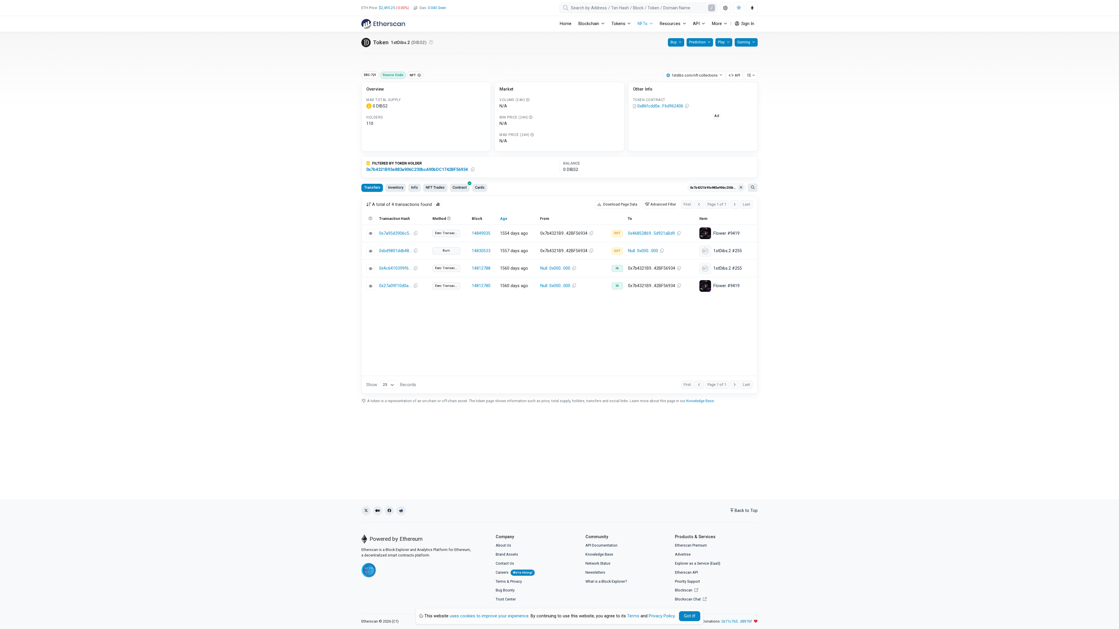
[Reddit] (401, 510)
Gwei (437, 8)
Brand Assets (507, 554)
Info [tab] (414, 187)
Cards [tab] (480, 187)
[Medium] (377, 510)
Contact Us (505, 563)
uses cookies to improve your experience (489, 616)
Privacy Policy (662, 616)
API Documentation (601, 545)
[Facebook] (389, 510)
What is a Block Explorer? (606, 581)
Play (721, 42)
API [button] (696, 23)
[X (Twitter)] (366, 510)
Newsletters (595, 572)
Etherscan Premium (691, 545)
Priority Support (687, 581)
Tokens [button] (618, 23)
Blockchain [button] (588, 23)
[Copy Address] (687, 106)
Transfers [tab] (372, 187)
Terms (501, 581)
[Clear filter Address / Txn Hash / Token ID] (741, 188)
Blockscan (684, 590)
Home (565, 23)
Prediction (697, 42)
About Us (503, 545)
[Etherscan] (383, 24)
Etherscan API (686, 572)
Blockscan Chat (688, 599)
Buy (674, 42)
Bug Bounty (505, 590)
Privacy (516, 581)
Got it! (689, 616)
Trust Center (506, 599)
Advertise (683, 554)
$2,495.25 (387, 8)
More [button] (717, 23)
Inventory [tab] (395, 187)
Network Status (597, 563)
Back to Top (746, 510)
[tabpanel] (559, 294)
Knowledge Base (700, 401)
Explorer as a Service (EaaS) (697, 563)
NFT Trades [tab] (435, 187)
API (737, 75)
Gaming (743, 42)
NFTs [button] (643, 23)
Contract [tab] (460, 187)
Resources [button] (670, 23)
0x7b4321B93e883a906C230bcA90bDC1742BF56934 (417, 169)
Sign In (747, 23)
